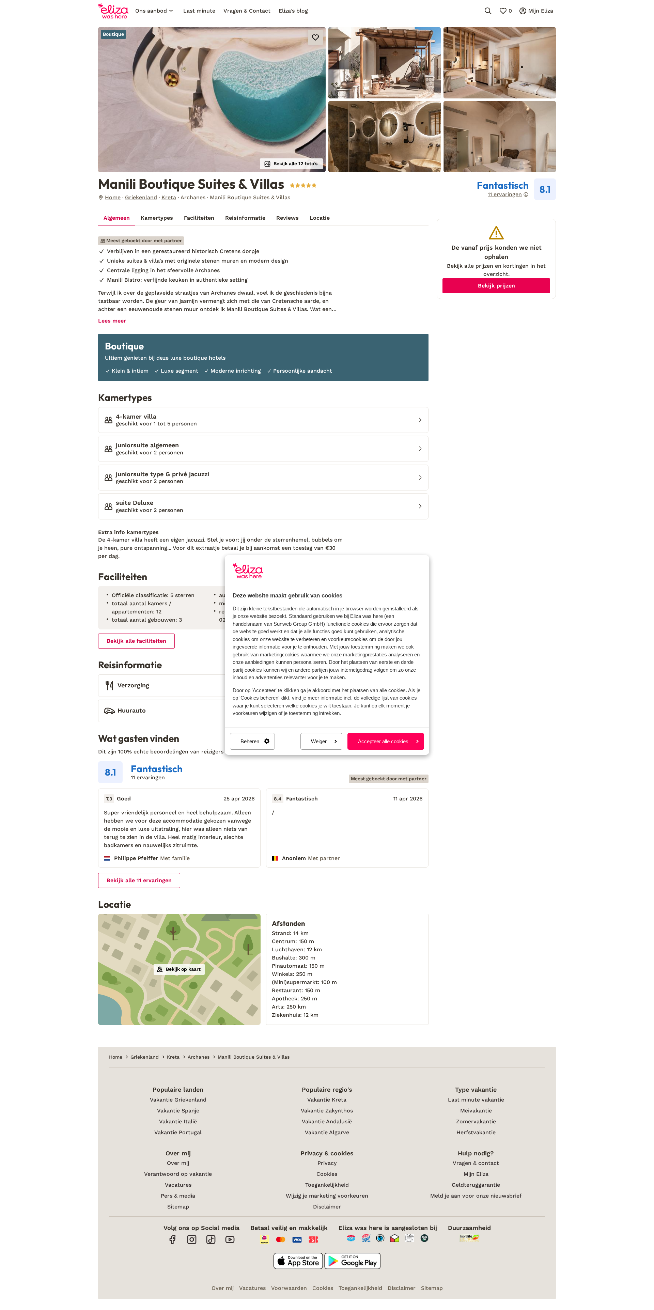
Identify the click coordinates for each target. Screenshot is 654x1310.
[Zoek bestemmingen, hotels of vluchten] (488, 11)
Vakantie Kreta (326, 1099)
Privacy (327, 1163)
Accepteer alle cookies (383, 741)
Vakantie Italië (178, 1121)
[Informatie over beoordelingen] (526, 194)
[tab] (116, 217)
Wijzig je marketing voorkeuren (327, 1195)
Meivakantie (476, 1110)
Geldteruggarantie (476, 1185)
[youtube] (229, 1243)
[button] (212, 99)
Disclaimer (327, 1206)
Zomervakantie (476, 1121)
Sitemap (178, 1206)
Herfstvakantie (476, 1132)
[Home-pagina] (113, 11)
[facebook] (172, 1243)
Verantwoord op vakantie (178, 1174)
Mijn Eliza (476, 1174)
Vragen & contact (476, 1163)
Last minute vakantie (476, 1099)
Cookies (326, 1174)
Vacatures (178, 1185)
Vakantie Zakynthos (327, 1110)
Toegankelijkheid (327, 1185)
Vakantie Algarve (327, 1132)
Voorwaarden (289, 1288)
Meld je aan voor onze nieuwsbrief (475, 1195)
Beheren (249, 741)
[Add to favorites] (315, 37)
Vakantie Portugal (178, 1132)
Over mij (178, 1163)
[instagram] (191, 1243)
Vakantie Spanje (178, 1110)
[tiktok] (210, 1243)
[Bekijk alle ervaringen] (516, 189)
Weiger (319, 741)
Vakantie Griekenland (178, 1099)
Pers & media (178, 1195)
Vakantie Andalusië (327, 1121)
